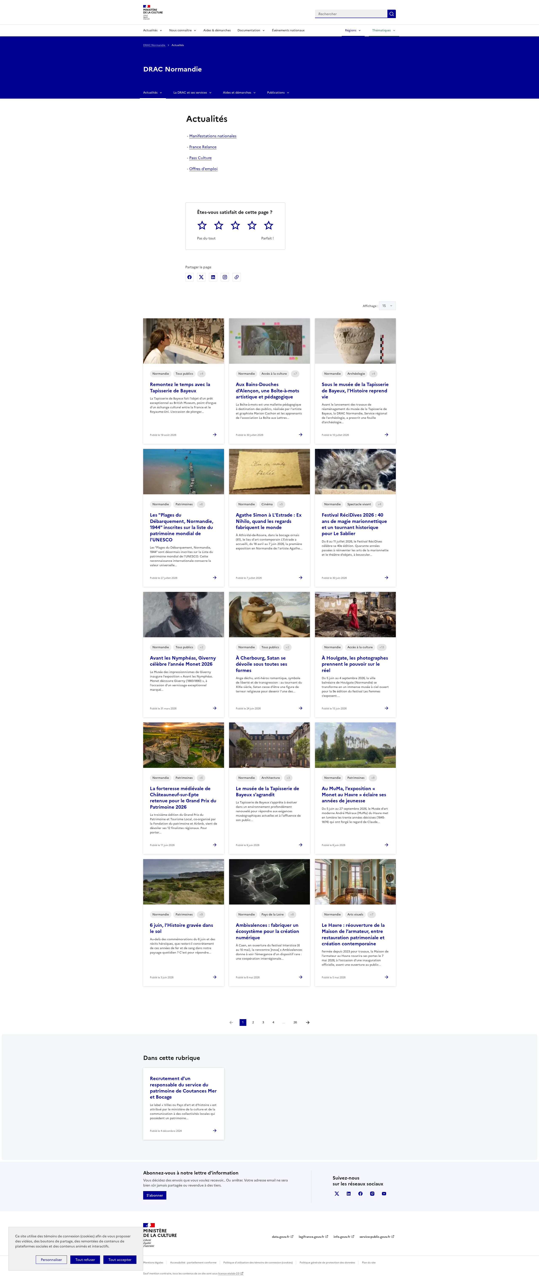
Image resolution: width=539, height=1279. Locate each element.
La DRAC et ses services (190, 92)
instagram (372, 1193)
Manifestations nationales (212, 136)
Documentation (248, 30)
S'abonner (155, 1195)
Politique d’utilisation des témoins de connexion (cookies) (258, 1262)
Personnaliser (51, 1259)
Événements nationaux (288, 30)
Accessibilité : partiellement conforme (193, 1262)
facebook (360, 1193)
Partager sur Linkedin (213, 277)
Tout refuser (85, 1259)
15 (384, 305)
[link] (231, 1022)
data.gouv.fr (281, 1237)
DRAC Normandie (154, 45)
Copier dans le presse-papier (236, 277)
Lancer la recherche (391, 14)
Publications (276, 92)
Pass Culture (200, 158)
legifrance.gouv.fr (311, 1237)
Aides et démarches (237, 92)
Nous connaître (180, 30)
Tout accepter (119, 1259)
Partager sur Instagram (225, 277)
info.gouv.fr (342, 1237)
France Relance (202, 147)
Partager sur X (201, 277)
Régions (350, 30)
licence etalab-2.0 (228, 1273)
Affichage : (374, 305)
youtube (384, 1193)
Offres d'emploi (203, 169)
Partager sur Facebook (189, 277)
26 (295, 1022)
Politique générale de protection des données (327, 1262)
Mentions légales (153, 1262)
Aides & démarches (217, 30)
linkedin (348, 1193)
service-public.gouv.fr (375, 1237)
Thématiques (381, 30)
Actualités (150, 30)
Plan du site (369, 1262)
